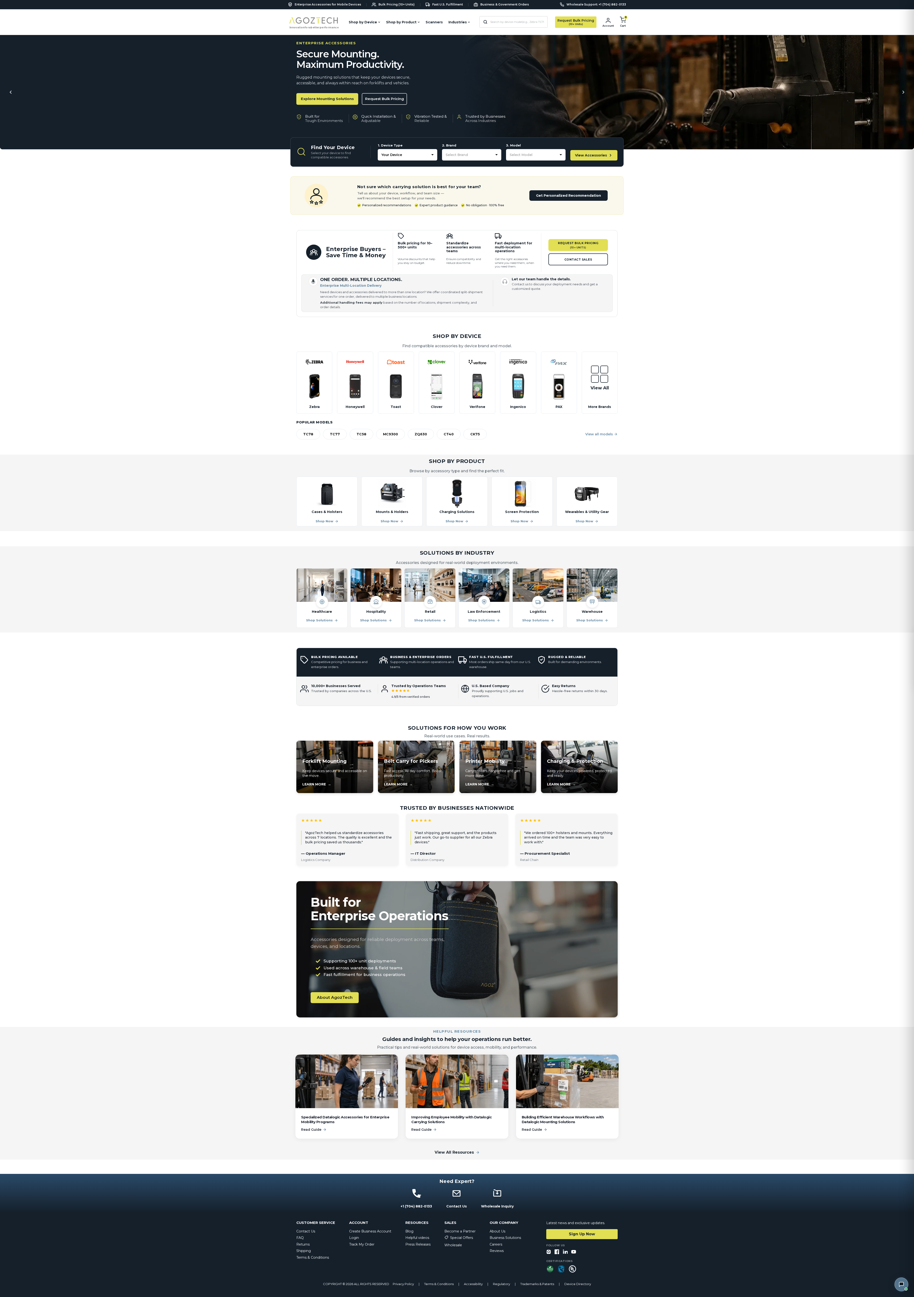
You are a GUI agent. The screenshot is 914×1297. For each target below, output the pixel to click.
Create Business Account (370, 1231)
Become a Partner (460, 1231)
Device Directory (577, 1284)
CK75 (475, 434)
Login (354, 1238)
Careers (496, 1244)
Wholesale (453, 1245)
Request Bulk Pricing (384, 98)
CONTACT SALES (578, 259)
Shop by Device (363, 22)
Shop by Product (401, 22)
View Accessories (591, 155)
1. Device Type (390, 145)
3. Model (513, 145)
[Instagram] (548, 1252)
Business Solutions (505, 1238)
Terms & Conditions (312, 1257)
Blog (409, 1231)
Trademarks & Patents (537, 1284)
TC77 (335, 434)
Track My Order (361, 1244)
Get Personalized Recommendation (568, 195)
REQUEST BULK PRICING (578, 245)
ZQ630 (421, 434)
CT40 (449, 434)
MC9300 (390, 434)
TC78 (308, 434)
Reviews (497, 1251)
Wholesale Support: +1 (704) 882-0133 (596, 4)
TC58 (361, 434)
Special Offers (461, 1238)
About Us (497, 1231)
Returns (303, 1244)
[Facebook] (557, 1252)
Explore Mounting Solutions (327, 98)
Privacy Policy (403, 1284)
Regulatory (501, 1284)
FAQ (300, 1238)
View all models (599, 434)
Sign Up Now (582, 1234)
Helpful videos (417, 1238)
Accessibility (473, 1284)
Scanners (434, 22)
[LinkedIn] (565, 1252)
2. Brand (449, 145)
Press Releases (418, 1244)
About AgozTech (335, 997)
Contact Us (305, 1231)
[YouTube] (573, 1252)
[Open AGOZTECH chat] (901, 1284)
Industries (457, 22)
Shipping (303, 1251)
